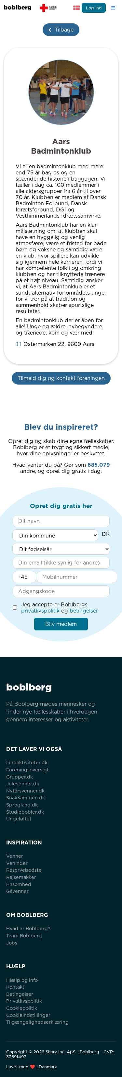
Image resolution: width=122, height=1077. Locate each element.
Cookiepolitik (21, 1008)
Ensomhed (18, 884)
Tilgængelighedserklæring (37, 1022)
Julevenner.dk (22, 783)
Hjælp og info (22, 980)
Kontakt (15, 987)
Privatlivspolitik (24, 1001)
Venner (14, 856)
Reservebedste (24, 870)
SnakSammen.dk (25, 797)
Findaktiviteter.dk (26, 762)
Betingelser (19, 994)
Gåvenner (17, 891)
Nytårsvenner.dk (25, 790)
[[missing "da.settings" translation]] (76, 7)
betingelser (84, 611)
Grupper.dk (19, 776)
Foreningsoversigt (27, 769)
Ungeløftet (19, 818)
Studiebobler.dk (25, 812)
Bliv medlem (61, 624)
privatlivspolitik (40, 611)
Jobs (11, 942)
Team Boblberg (24, 935)
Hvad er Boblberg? (28, 928)
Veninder (17, 863)
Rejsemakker (21, 877)
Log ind (94, 8)
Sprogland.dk (22, 804)
